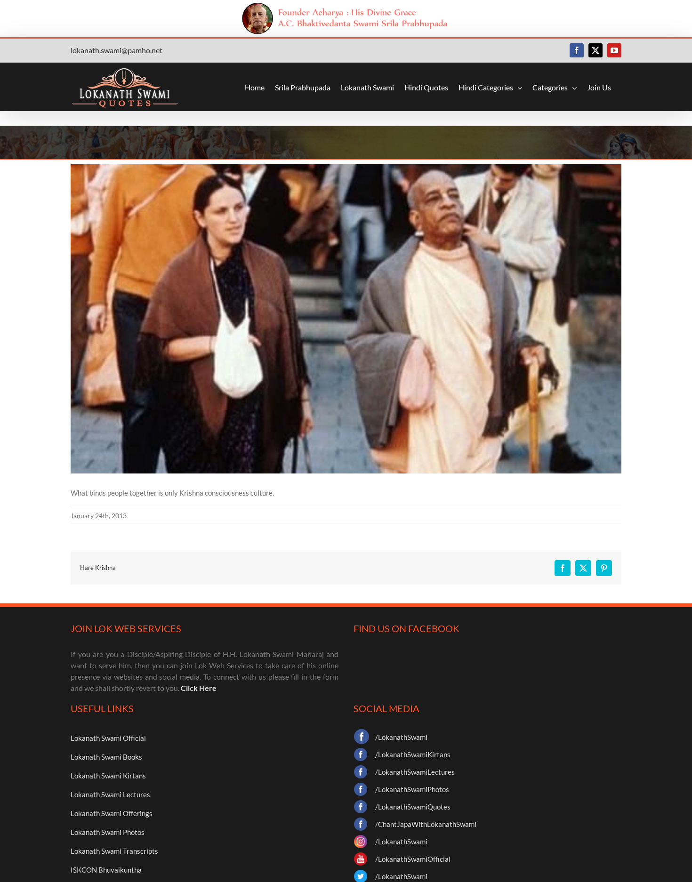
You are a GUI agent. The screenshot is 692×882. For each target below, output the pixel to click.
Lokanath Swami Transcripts (114, 851)
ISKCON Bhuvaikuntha (106, 870)
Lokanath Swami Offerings (112, 813)
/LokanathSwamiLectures (415, 772)
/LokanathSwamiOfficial (413, 859)
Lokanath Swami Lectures (110, 794)
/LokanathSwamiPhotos (412, 789)
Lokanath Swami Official (108, 738)
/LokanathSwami (401, 737)
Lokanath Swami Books (106, 757)
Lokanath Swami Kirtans (108, 775)
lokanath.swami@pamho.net (116, 50)
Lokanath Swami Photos (108, 832)
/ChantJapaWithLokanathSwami (425, 824)
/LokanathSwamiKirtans (413, 754)
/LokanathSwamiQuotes (413, 806)
